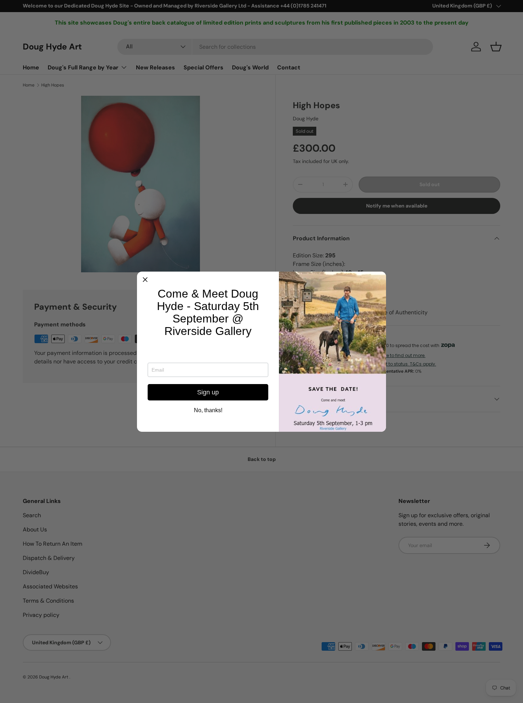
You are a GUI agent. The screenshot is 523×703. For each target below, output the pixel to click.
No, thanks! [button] (208, 410)
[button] (145, 280)
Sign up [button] (208, 392)
